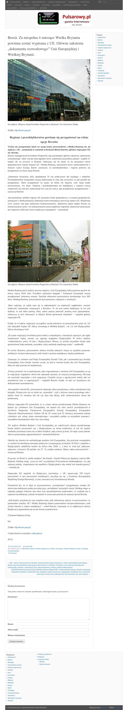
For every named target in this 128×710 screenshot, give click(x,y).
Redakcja (41, 657)
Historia (36, 5)
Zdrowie (43, 8)
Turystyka (84, 2)
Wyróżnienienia (45, 664)
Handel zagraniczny (57, 2)
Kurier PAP (28, 546)
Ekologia (46, 5)
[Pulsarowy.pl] (64, 25)
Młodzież (56, 5)
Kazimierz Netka (43, 659)
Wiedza (42, 662)
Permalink (13, 553)
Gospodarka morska (72, 5)
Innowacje (73, 2)
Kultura (18, 5)
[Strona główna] (7, 2)
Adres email (13, 630)
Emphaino (117, 708)
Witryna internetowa (16, 635)
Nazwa (10, 624)
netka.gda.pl (36, 533)
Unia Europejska (39, 2)
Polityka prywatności (45, 654)
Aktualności (15, 2)
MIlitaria (100, 60)
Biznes (26, 2)
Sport (9, 5)
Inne (85, 5)
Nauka (27, 5)
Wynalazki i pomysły (28, 8)
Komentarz (13, 597)
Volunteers (12, 8)
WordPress (105, 708)
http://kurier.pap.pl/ (22, 130)
